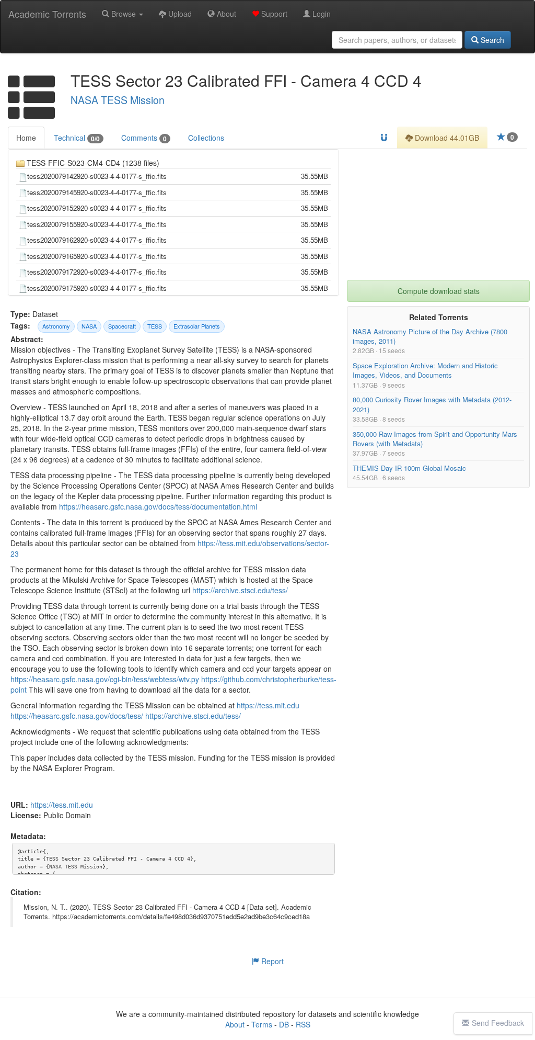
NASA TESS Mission (118, 100)
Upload (179, 13)
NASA (89, 326)
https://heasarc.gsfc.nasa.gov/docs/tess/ (76, 715)
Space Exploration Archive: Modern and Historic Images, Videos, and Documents (425, 370)
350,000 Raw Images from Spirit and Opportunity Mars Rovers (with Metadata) (435, 438)
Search (491, 40)
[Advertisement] (438, 214)
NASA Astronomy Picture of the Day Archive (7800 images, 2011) (430, 336)
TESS (154, 326)
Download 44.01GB (446, 137)
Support (273, 13)
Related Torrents (438, 317)
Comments (144, 137)
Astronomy (56, 326)
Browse (123, 13)
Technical (77, 137)
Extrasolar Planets (196, 326)
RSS (303, 1024)
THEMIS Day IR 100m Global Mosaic (409, 468)
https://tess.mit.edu (268, 705)
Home (26, 137)
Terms (261, 1024)
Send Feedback (498, 1023)
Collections (206, 137)
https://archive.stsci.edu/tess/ (240, 590)
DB (284, 1024)
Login (320, 13)
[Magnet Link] (384, 138)
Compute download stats (439, 291)
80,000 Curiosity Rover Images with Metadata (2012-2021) (432, 404)
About (225, 13)
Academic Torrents (47, 13)
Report (271, 961)
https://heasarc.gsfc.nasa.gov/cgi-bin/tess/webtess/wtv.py (104, 679)
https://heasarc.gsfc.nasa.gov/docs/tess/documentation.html (158, 506)
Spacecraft (122, 326)
